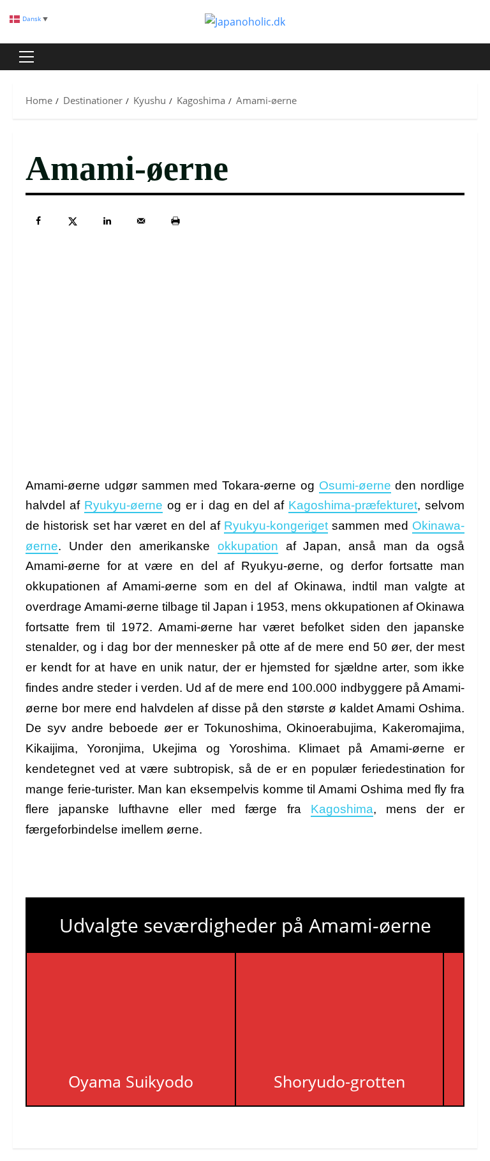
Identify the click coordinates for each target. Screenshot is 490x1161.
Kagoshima (342, 809)
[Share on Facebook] (38, 221)
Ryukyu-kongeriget (276, 525)
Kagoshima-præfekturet (352, 505)
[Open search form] (473, 57)
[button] (26, 56)
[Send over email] (141, 221)
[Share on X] (72, 221)
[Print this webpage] (175, 221)
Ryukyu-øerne (123, 505)
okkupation (248, 546)
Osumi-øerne (355, 485)
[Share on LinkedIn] (107, 221)
